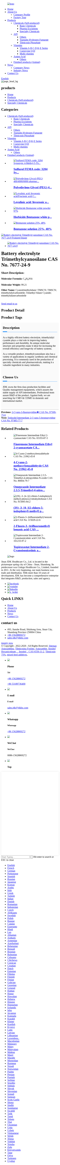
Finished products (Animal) (27, 62)
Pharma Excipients (29, 28)
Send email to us (9, 303)
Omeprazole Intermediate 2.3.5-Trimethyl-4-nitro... (30, 488)
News (10, 65)
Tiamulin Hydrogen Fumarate (34, 39)
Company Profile (22, 14)
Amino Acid (20, 56)
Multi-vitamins (27, 53)
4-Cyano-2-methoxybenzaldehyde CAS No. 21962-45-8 (31, 466)
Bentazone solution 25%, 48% (33, 229)
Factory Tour (20, 17)
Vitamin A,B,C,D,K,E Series (34, 48)
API (16, 34)
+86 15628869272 (16, 635)
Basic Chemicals (28, 25)
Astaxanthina (7, 648)
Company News (21, 67)
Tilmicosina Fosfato (24, 648)
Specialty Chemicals (29, 31)
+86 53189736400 (16, 684)
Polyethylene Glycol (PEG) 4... (33, 187)
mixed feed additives (17, 654)
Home (10, 9)
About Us (12, 12)
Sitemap (53, 646)
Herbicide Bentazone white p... (33, 217)
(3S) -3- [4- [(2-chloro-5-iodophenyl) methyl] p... (29, 509)
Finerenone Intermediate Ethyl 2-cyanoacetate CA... (33, 445)
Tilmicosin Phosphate (30, 42)
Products (11, 20)
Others (23, 37)
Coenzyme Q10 (27, 51)
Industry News (21, 70)
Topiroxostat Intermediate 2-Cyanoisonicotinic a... (32, 548)
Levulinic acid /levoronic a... (31, 202)
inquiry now (7, 643)
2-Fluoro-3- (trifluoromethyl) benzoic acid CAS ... (32, 527)
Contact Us (12, 73)
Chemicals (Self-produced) (27, 23)
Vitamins (18, 45)
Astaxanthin (41, 648)
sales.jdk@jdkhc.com (17, 637)
